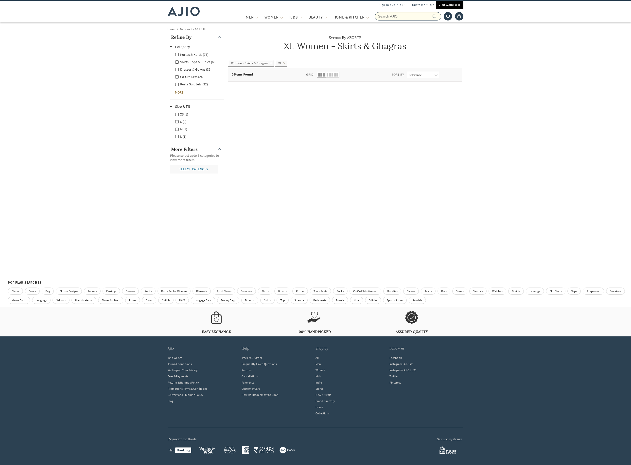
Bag (47, 291)
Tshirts (516, 291)
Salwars (61, 300)
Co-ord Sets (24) (192, 77)
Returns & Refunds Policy (183, 382)
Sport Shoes (223, 291)
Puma (132, 300)
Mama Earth (19, 300)
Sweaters (246, 291)
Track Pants (320, 291)
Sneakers (615, 291)
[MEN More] (257, 17)
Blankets (201, 291)
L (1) (183, 136)
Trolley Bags (228, 300)
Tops (574, 291)
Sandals (478, 291)
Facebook (395, 358)
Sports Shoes (395, 300)
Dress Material (83, 300)
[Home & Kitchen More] (367, 17)
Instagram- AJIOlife (401, 364)
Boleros (250, 300)
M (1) (183, 129)
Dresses (130, 291)
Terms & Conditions (180, 364)
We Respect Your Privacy (183, 370)
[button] (448, 16)
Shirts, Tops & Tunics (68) (198, 62)
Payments (248, 382)
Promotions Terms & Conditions (187, 388)
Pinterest (395, 382)
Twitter (393, 376)
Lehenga (534, 291)
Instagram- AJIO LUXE (402, 370)
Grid (310, 74)
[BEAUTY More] (326, 17)
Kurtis (148, 291)
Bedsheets (319, 300)
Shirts (265, 291)
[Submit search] (437, 16)
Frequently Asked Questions (259, 364)
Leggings (41, 300)
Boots (32, 291)
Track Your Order (252, 358)
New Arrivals (323, 395)
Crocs (149, 300)
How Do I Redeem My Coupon (260, 395)
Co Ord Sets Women (365, 291)
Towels (340, 300)
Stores (319, 388)
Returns (246, 370)
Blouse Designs (68, 291)
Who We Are (175, 358)
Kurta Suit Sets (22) (194, 84)
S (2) (183, 121)
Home (171, 29)
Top (282, 300)
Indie (319, 382)
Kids (318, 376)
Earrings (111, 291)
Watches (497, 291)
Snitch (166, 300)
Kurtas (300, 291)
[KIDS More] (301, 17)
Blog (170, 401)
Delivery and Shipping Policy (185, 395)
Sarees (411, 291)
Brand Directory (325, 401)
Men (318, 364)
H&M (182, 300)
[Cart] (459, 16)
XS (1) (184, 114)
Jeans (428, 291)
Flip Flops (556, 291)
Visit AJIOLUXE (450, 5)
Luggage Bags (202, 300)
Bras (444, 291)
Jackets (92, 291)
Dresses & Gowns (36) (195, 69)
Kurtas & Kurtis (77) (194, 54)
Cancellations (250, 376)
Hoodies (392, 291)
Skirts (267, 300)
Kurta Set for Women (174, 291)
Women (320, 370)
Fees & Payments (178, 376)
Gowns (282, 291)
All (317, 358)
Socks (340, 291)
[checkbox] (197, 54)
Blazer (15, 291)
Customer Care (423, 5)
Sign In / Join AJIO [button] (393, 5)
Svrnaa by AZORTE (193, 29)
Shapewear (593, 291)
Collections (323, 413)
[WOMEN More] (281, 17)
